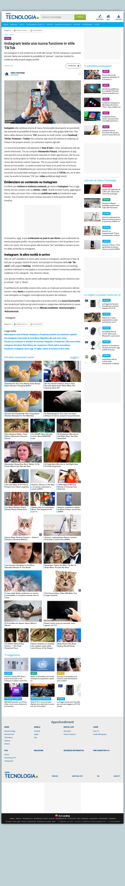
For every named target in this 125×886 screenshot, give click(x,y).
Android (37, 731)
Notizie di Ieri (9, 734)
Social (6, 754)
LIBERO (12, 818)
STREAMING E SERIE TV (35, 25)
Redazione (38, 750)
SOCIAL (12, 34)
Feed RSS (55, 776)
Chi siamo (8, 821)
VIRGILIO (19, 818)
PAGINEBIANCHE (61, 818)
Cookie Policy (31, 821)
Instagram (10, 317)
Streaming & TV (10, 758)
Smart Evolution (70, 734)
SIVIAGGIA (85, 818)
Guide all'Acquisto (100, 734)
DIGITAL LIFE (69, 727)
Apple (36, 734)
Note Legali (16, 821)
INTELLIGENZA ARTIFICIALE (40, 699)
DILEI (79, 818)
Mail (108, 19)
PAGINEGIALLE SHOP (41, 818)
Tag (98, 776)
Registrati (100, 19)
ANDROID (13, 25)
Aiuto (54, 821)
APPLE (22, 25)
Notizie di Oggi (9, 731)
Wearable (67, 731)
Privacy (23, 821)
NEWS (5, 25)
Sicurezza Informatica (74, 750)
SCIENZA (106, 200)
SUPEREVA (112, 818)
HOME (6, 34)
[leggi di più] (79, 74)
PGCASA (51, 818)
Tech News (8, 737)
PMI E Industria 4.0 (101, 750)
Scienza (7, 741)
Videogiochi (8, 761)
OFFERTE (76, 25)
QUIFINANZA (93, 818)
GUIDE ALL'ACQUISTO (63, 25)
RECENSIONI (87, 25)
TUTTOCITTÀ (72, 818)
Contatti (117, 776)
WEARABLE (107, 186)
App (35, 737)
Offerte (7, 744)
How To (96, 731)
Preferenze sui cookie (44, 821)
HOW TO (50, 25)
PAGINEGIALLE (28, 818)
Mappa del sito (77, 776)
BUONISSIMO (103, 818)
